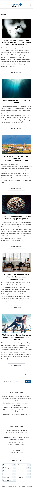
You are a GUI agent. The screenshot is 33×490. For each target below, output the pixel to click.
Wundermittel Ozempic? (11, 407)
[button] (2, 5)
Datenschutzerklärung (16, 452)
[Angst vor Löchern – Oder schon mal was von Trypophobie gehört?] (16, 196)
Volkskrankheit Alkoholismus (11, 414)
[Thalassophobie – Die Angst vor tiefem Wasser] (16, 80)
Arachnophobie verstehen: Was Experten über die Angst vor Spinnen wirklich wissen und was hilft (16, 42)
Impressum (16, 450)
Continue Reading (16, 72)
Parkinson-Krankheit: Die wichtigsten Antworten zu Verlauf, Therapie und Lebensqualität (16, 433)
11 (21, 374)
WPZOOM (30, 486)
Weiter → (28, 374)
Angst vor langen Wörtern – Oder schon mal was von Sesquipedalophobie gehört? (16, 158)
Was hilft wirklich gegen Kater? (12, 410)
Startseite (4, 10)
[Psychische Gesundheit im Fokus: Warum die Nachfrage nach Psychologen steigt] (16, 254)
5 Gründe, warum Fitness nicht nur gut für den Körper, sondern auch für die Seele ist (16, 337)
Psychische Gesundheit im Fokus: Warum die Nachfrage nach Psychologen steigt (16, 277)
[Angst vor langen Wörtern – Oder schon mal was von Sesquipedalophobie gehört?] (16, 136)
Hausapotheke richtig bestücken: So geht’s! (15, 403)
